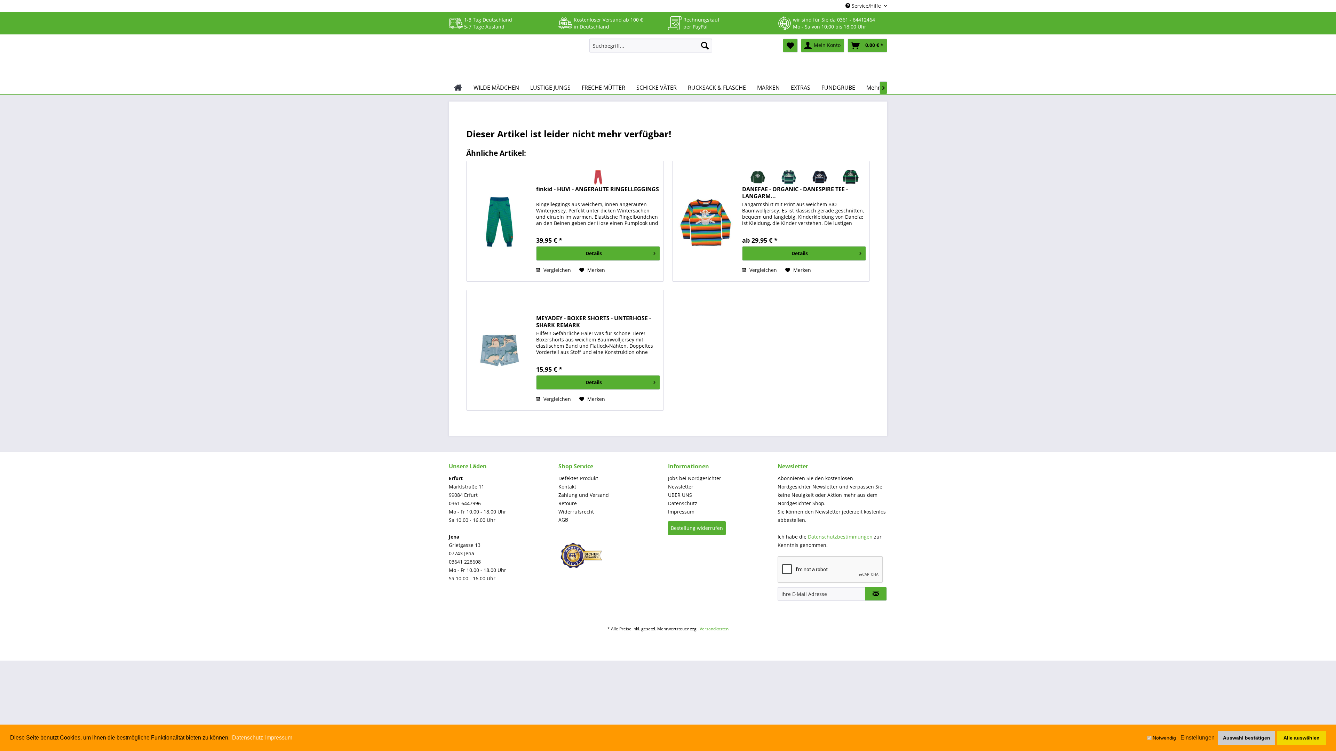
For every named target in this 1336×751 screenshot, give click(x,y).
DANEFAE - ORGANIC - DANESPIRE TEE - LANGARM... (795, 193)
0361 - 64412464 (856, 19)
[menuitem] (650, 46)
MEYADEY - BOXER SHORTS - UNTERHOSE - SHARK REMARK (593, 322)
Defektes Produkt (578, 478)
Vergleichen (556, 270)
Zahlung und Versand (583, 495)
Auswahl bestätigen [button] (1246, 738)
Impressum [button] (278, 738)
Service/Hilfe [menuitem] (866, 5)
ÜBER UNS (680, 495)
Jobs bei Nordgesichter (694, 478)
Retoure (567, 503)
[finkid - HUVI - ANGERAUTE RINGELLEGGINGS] (499, 221)
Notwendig (1164, 738)
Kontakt (567, 486)
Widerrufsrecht (576, 511)
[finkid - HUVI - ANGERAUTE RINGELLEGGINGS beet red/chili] (598, 177)
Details (594, 253)
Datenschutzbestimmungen (840, 536)
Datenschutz (682, 503)
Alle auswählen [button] (1301, 738)
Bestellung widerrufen (697, 528)
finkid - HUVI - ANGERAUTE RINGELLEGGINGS (597, 189)
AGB (563, 519)
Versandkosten (714, 629)
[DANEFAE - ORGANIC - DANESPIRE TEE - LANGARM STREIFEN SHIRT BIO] (705, 221)
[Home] (458, 87)
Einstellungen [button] (1197, 738)
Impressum (681, 511)
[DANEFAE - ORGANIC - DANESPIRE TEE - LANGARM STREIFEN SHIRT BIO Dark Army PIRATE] (757, 177)
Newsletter (680, 486)
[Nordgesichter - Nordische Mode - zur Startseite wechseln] (516, 58)
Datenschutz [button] (247, 738)
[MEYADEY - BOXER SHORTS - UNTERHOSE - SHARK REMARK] (499, 350)
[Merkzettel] (790, 46)
